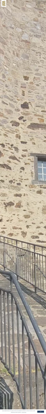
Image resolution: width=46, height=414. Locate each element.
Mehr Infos (24, 412)
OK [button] (40, 411)
